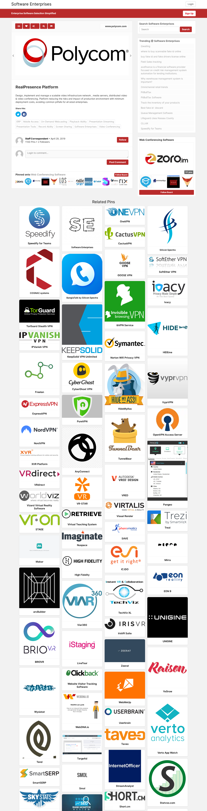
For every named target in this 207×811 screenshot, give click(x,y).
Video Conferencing (109, 126)
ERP (18, 121)
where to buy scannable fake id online (161, 51)
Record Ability (45, 126)
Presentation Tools (26, 126)
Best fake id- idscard (152, 107)
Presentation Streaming (101, 121)
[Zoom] (43, 26)
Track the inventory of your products (160, 102)
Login (191, 4)
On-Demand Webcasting (54, 121)
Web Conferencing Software (48, 174)
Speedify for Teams (151, 128)
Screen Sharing (64, 126)
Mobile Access (30, 121)
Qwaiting (145, 46)
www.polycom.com (116, 26)
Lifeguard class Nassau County (157, 118)
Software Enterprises (31, 4)
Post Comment (117, 162)
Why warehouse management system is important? (162, 80)
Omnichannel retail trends (154, 87)
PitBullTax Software (151, 97)
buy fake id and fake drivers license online (163, 56)
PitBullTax (146, 92)
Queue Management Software (157, 113)
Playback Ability (78, 121)
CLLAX (144, 123)
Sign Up (189, 13)
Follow (122, 139)
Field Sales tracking (151, 61)
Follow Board (121, 175)
